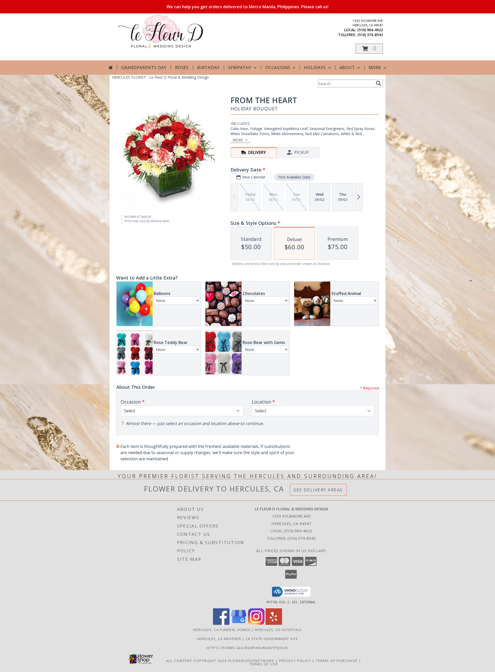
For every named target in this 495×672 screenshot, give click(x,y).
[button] (369, 49)
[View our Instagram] (256, 623)
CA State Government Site (271, 638)
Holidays (315, 67)
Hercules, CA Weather (219, 638)
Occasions (277, 67)
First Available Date (294, 177)
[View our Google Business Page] (238, 623)
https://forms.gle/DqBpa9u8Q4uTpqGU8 (248, 647)
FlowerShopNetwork (251, 660)
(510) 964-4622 (370, 29)
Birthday (208, 67)
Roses (182, 67)
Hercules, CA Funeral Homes (221, 629)
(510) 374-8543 (370, 34)
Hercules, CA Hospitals (278, 629)
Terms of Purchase (337, 660)
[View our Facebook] (221, 623)
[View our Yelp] (274, 623)
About (347, 67)
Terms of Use (263, 664)
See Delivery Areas (318, 490)
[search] (378, 83)
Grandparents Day (144, 67)
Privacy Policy (295, 660)
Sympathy (240, 67)
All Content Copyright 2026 (196, 660)
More (375, 67)
